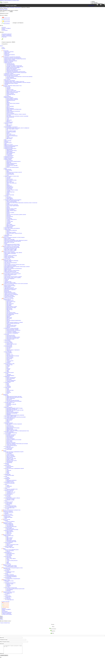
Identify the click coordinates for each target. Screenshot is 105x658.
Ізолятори (6, 254)
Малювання (9, 467)
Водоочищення (9, 197)
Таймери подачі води (10, 191)
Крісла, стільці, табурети (11, 558)
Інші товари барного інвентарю (12, 313)
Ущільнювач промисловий (11, 526)
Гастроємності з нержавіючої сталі (13, 332)
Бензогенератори (7, 96)
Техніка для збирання (8, 542)
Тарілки (8, 385)
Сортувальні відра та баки (11, 541)
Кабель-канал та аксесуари (9, 239)
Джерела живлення (8, 62)
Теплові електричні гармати (9, 296)
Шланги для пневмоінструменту (13, 167)
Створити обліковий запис (5, 622)
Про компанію (5, 30)
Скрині (8, 559)
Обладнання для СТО (8, 156)
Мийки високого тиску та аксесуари (13, 91)
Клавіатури (9, 405)
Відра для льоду (9, 309)
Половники (9, 392)
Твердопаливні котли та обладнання (11, 294)
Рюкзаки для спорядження (9, 278)
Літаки (8, 473)
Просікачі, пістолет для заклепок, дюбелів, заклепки (16, 214)
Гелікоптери (6, 463)
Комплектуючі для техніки (11, 180)
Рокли (5, 168)
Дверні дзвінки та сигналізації (10, 253)
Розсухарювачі (9, 218)
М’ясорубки (9, 585)
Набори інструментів (10, 209)
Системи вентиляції (8, 527)
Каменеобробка (9, 151)
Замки (5, 143)
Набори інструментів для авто (12, 92)
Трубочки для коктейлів (11, 326)
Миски (8, 384)
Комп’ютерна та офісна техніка (10, 416)
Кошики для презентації (11, 377)
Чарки (8, 370)
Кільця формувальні (10, 314)
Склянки (8, 369)
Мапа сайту (4, 36)
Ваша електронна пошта (4, 641)
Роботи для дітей (10, 501)
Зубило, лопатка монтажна (12, 201)
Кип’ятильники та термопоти (9, 289)
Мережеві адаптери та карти (12, 429)
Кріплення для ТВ (10, 447)
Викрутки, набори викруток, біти (13, 200)
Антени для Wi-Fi (10, 425)
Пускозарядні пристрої (11, 94)
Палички (8, 391)
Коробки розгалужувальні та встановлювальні (13, 268)
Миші (8, 406)
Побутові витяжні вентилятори (12, 529)
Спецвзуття (6, 279)
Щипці (8, 393)
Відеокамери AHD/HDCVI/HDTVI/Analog (14, 408)
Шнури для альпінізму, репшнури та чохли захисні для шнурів (16, 283)
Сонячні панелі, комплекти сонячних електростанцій (16, 72)
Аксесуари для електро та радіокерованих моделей (13, 451)
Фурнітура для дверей (8, 530)
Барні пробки (9, 304)
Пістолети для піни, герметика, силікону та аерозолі (16, 114)
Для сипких (9, 347)
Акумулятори (9, 453)
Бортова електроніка (10, 455)
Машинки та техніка (10, 499)
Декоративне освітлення (8, 51)
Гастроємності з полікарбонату (12, 333)
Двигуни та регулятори (11, 456)
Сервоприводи (9, 462)
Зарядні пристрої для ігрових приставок (14, 396)
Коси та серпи (9, 181)
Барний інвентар (7, 299)
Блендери (8, 584)
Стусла (8, 118)
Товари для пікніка (7, 596)
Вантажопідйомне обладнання (12, 99)
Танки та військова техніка (9, 507)
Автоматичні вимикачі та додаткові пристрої (12, 57)
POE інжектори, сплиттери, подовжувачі (14, 423)
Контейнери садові (10, 173)
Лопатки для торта (10, 390)
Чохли (8, 95)
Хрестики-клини (10, 137)
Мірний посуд (9, 317)
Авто (7, 469)
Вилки (8, 388)
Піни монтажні (9, 124)
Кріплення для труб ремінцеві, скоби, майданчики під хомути (15, 240)
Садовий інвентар (7, 169)
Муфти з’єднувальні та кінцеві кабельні (11, 270)
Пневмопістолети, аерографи (12, 165)
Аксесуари (9, 87)
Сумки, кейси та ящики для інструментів (12, 228)
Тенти (8, 175)
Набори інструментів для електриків (11, 145)
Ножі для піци (9, 358)
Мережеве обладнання (8, 422)
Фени (8, 581)
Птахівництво (9, 154)
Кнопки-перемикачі (10, 77)
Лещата (8, 206)
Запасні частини (10, 160)
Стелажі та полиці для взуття (12, 560)
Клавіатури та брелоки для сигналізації (14, 439)
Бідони (8, 171)
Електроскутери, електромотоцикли (13, 578)
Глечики (8, 365)
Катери (8, 472)
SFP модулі (9, 424)
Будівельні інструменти (8, 97)
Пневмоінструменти (10, 164)
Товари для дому (7, 229)
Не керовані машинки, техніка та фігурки (12, 497)
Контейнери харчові (8, 345)
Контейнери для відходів (11, 540)
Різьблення (9, 215)
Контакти (4, 27)
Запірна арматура (10, 198)
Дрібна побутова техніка (9, 580)
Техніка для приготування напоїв (10, 587)
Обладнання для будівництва (9, 146)
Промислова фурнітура (8, 523)
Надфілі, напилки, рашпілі (11, 210)
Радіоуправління (10, 461)
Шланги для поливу (10, 194)
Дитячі (8, 464)
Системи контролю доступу (12, 445)
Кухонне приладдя (7, 351)
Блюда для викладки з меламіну (12, 329)
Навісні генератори (10, 574)
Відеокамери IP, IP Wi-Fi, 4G (12, 409)
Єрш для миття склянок (11, 312)
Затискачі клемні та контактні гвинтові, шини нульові (14, 264)
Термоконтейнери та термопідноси (13, 349)
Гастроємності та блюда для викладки (11, 328)
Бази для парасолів (10, 550)
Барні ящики (9, 305)
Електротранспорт (7, 577)
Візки (8, 101)
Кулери (8, 421)
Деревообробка (9, 149)
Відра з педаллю (10, 537)
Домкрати (6, 141)
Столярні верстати (10, 155)
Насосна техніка (7, 516)
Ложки (8, 389)
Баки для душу (9, 170)
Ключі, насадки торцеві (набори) (13, 205)
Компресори (9, 162)
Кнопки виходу (9, 441)
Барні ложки (9, 302)
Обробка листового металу (12, 150)
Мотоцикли (9, 572)
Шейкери (8, 327)
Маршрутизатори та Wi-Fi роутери (13, 427)
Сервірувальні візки (10, 381)
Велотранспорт (7, 568)
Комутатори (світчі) (10, 426)
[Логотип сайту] (4, 3)
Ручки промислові (10, 525)
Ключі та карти (9, 440)
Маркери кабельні (7, 269)
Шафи (8, 562)
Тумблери (6, 84)
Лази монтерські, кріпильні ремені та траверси (13, 276)
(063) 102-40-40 (7, 21)
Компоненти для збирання (11, 480)
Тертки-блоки (9, 120)
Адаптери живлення (10, 63)
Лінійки (8, 105)
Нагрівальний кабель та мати (9, 292)
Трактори (6, 573)
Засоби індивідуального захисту (10, 274)
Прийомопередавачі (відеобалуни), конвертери (15, 415)
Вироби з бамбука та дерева (12, 306)
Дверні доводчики (10, 531)
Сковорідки (9, 374)
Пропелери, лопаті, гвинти (12, 460)
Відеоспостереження (8, 407)
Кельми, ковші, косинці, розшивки (13, 103)
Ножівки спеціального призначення (13, 111)
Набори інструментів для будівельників (14, 109)
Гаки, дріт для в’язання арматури (10, 262)
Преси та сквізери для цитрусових (13, 323)
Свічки (8, 234)
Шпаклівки (9, 125)
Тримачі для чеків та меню (11, 325)
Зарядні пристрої (10, 457)
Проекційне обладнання (8, 431)
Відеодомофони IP (10, 436)
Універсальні (9, 350)
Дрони (8, 471)
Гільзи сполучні (7, 263)
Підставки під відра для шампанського (14, 320)
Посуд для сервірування (11, 380)
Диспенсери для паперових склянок (13, 337)
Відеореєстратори (10, 411)
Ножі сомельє (9, 318)
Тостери (8, 586)
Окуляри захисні (10, 112)
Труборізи (8, 223)
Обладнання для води (8, 147)
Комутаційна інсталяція (8, 267)
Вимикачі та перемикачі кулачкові (10, 60)
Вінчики (8, 353)
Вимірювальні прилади (8, 61)
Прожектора (6, 53)
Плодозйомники (10, 187)
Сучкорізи (8, 190)
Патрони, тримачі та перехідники (10, 255)
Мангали (8, 597)
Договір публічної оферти (7, 35)
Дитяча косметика (10, 466)
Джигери (8, 311)
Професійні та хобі (10, 481)
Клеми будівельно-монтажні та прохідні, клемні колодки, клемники (17, 266)
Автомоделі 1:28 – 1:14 (11, 492)
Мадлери (8, 316)
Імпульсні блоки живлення (12, 68)
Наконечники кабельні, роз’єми (10, 271)
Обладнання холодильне (9, 157)
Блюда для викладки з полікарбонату (13, 330)
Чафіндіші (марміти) (10, 375)
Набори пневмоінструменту (12, 163)
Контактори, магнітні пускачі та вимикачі (12, 74)
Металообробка (9, 153)
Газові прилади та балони (9, 287)
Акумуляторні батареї (11, 64)
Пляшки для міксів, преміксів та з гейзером (15, 322)
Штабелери (6, 236)
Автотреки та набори (10, 498)
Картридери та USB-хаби (11, 404)
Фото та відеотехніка (8, 448)
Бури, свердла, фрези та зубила (12, 128)
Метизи (5, 243)
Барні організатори (10, 303)
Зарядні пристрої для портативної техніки (14, 397)
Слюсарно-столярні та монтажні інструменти (12, 199)
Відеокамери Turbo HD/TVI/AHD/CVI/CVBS (15, 410)
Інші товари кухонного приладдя (13, 355)
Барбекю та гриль (10, 583)
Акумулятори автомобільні (12, 576)
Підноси (8, 319)
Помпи (5, 518)
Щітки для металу (10, 226)
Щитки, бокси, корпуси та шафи (10, 249)
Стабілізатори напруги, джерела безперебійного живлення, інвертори (17, 82)
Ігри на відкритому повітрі (12, 506)
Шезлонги (8, 563)
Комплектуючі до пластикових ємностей (14, 172)
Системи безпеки (7, 433)
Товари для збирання (8, 546)
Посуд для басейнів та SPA (9, 363)
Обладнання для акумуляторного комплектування (16, 71)
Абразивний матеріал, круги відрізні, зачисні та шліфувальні (18, 127)
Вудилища (8, 595)
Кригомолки (9, 315)
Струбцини (9, 222)
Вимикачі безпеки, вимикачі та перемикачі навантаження (15, 58)
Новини (3, 29)
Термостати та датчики (8, 297)
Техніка (8, 192)
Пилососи (8, 543)
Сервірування (7, 376)
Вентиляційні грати (10, 528)
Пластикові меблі (7, 556)
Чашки (8, 371)
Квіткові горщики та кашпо (12, 566)
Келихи (8, 366)
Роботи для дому (10, 545)
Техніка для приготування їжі (9, 582)
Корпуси (8, 420)
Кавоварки (9, 590)
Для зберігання (9, 346)
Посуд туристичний (8, 592)
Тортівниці (9, 386)
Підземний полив (10, 186)
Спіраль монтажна (7, 281)
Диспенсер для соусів (11, 335)
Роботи (5, 500)
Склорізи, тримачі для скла (12, 219)
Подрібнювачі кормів (8, 517)
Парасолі (8, 551)
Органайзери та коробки (11, 232)
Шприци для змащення (11, 225)
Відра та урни (9, 539)
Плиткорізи (9, 115)
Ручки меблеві (9, 555)
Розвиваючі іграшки (8, 502)
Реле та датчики (7, 79)
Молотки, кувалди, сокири (12, 208)
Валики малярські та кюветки (12, 98)
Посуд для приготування (9, 372)
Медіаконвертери (10, 428)
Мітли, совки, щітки (10, 547)
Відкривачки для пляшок (11, 307)
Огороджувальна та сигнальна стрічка (11, 272)
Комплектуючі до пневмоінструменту (14, 161)
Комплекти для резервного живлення (14, 69)
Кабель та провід (7, 238)
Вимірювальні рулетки (11, 100)
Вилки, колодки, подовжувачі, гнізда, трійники (13, 252)
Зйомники (8, 88)
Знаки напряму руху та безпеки (10, 265)
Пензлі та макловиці (10, 113)
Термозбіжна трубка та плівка (9, 282)
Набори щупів (9, 110)
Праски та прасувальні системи (12, 544)
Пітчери (8, 321)
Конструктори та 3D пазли (9, 482)
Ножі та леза (9, 133)
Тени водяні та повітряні (9, 295)
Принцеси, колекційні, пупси (12, 489)
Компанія (2, 643)
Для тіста (8, 348)
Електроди (6, 513)
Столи (8, 561)
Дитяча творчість (7, 465)
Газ (7, 129)
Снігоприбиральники (8, 227)
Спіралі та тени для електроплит (10, 293)
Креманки (8, 368)
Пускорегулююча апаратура (9, 54)
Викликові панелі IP (10, 435)
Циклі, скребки (9, 224)
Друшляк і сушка (10, 354)
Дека (7, 373)
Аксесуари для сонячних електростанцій (14, 65)
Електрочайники (10, 589)
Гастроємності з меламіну (11, 331)
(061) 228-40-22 (7, 23)
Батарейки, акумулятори (11, 434)
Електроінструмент (8, 142)
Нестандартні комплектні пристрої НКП (11, 247)
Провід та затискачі (10, 93)
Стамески (8, 220)
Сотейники (9, 361)
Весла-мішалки (9, 352)
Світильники (6, 55)
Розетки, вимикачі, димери (9, 257)
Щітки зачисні (9, 138)
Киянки (8, 104)
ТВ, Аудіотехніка (7, 446)
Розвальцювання (10, 216)
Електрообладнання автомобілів (10, 575)
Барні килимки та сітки (11, 301)
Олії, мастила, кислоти (11, 134)
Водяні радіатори (7, 286)
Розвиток (8, 504)
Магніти (8, 107)
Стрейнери (9, 324)
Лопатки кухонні (10, 356)
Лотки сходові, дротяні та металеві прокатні (12, 241)
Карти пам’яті (9, 399)
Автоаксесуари (7, 86)
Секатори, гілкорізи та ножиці (12, 189)
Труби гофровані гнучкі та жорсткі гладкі (12, 245)
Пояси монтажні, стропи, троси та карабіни (12, 277)
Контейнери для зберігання (12, 230)
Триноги (8, 593)
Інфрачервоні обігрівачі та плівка (10, 288)
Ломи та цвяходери (10, 106)
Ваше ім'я (2, 637)
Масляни (8, 207)
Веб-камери (9, 403)
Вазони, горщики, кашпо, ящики (10, 565)
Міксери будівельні (10, 108)
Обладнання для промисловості (10, 148)
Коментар (2, 653)
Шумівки (8, 362)
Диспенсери (6, 334)
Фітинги (8, 166)
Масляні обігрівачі (7, 291)
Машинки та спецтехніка (9, 490)
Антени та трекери (10, 454)
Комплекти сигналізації (11, 442)
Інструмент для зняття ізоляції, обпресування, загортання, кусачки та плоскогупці (22, 202)
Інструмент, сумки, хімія (11, 458)
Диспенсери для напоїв (11, 336)
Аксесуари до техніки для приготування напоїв (15, 588)
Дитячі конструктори (10, 483)
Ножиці (8, 132)
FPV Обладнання (10, 452)
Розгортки (8, 217)
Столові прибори (7, 387)
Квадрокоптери (7, 478)
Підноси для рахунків (11, 378)
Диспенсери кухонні (10, 339)
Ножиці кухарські (10, 357)
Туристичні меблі (7, 598)
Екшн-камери (9, 449)
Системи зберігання (10, 174)
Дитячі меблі (9, 557)
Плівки (8, 136)
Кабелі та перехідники (11, 398)
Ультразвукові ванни (8, 235)
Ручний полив (9, 188)
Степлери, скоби (10, 221)
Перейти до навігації (4, 0)
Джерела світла (7, 52)
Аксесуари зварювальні (8, 512)
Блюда (8, 383)
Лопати (8, 231)
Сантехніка (6, 195)
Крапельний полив (10, 182)
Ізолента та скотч (7, 275)
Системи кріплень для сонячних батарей (12, 244)
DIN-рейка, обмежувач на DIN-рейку (11, 260)
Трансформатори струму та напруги (11, 83)
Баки (7, 536)
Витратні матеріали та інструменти (11, 126)
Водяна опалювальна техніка (9, 285)
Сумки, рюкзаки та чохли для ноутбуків (14, 401)
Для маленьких (9, 503)
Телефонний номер (3, 639)
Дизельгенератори (7, 140)
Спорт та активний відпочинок (10, 505)
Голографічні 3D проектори (12, 432)
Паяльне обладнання (8, 158)
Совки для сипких (10, 360)
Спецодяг (6, 280)
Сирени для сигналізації (11, 444)
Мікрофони (9, 414)
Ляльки (5, 488)
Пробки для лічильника (8, 256)
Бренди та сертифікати (6, 28)
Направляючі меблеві (10, 553)
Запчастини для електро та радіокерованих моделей (14, 468)
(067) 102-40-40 (7, 19)
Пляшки (8, 359)
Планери (8, 487)
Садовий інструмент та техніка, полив (11, 176)
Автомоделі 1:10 (10, 491)
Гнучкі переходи (10, 437)
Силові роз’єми (7, 258)
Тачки (8, 119)
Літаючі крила (9, 486)
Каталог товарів (6, 7)
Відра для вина (9, 308)
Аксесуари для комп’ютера (9, 402)
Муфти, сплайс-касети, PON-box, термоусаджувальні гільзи (18, 430)
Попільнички (9, 379)
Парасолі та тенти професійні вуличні (11, 549)
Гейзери (8, 310)
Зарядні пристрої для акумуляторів (13, 67)
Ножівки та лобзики (10, 212)
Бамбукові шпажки (10, 300)
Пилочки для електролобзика (12, 135)
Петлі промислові (10, 524)
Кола (7, 367)
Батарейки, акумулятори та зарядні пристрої (15, 66)
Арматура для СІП (7, 261)
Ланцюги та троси (10, 89)
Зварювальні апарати (8, 514)
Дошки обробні (7, 340)
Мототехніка (6, 570)
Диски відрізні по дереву (11, 130)
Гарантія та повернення (6, 34)
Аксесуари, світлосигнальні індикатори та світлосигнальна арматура (19, 76)
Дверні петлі (9, 532)
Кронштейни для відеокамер (12, 413)
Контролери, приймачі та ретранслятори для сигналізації (17, 443)
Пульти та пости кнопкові (11, 78)
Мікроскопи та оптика (8, 144)
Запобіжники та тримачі (8, 73)
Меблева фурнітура (8, 552)
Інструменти (9, 496)
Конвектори (6, 290)
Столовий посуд (7, 382)
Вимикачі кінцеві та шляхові (9, 59)
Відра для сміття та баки (8, 535)
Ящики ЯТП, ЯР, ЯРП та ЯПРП (10, 250)
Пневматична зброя (10, 475)
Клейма (8, 203)
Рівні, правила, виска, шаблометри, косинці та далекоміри (17, 116)
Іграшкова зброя (7, 474)
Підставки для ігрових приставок (13, 400)
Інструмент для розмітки (11, 131)
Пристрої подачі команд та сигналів (11, 75)
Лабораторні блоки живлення (12, 70)
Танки (8, 508)
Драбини (8, 102)
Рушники (6, 520)
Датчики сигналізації (10, 438)
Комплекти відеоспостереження (12, 412)
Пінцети (8, 213)
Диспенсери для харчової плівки (13, 338)
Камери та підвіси (10, 459)
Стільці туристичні (10, 599)
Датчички (8, 178)
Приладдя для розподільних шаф (10, 248)
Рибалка (5, 594)
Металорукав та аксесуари (9, 242)
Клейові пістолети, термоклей (12, 204)
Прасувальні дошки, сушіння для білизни (14, 233)
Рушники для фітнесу (11, 521)
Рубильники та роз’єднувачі (9, 80)
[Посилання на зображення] (6, 40)
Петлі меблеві (9, 554)
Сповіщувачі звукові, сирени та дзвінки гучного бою (14, 81)
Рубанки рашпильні (10, 117)
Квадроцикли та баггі (11, 571)
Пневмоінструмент (7, 159)
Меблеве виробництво (11, 152)
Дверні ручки (9, 533)
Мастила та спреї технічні (11, 90)
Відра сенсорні (9, 538)
